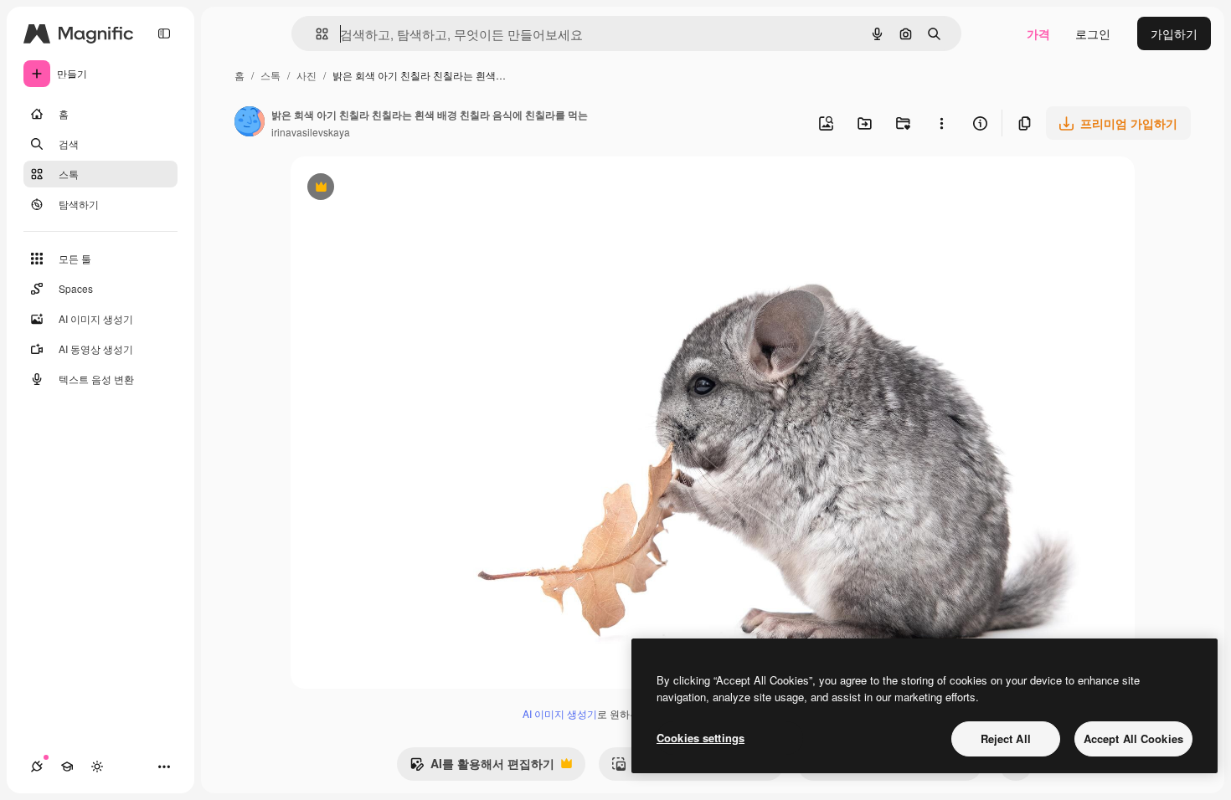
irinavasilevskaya (310, 132)
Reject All (1006, 738)
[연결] (36, 766)
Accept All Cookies (1133, 738)
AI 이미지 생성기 (560, 713)
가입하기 (1174, 33)
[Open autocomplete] (315, 34)
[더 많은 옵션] (941, 123)
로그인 (1092, 33)
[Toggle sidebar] (164, 33)
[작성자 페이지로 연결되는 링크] (249, 123)
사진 (306, 75)
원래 (386, 188)
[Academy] (67, 766)
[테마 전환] (97, 766)
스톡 (270, 75)
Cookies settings (700, 738)
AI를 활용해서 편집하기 (481, 767)
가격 (1038, 33)
